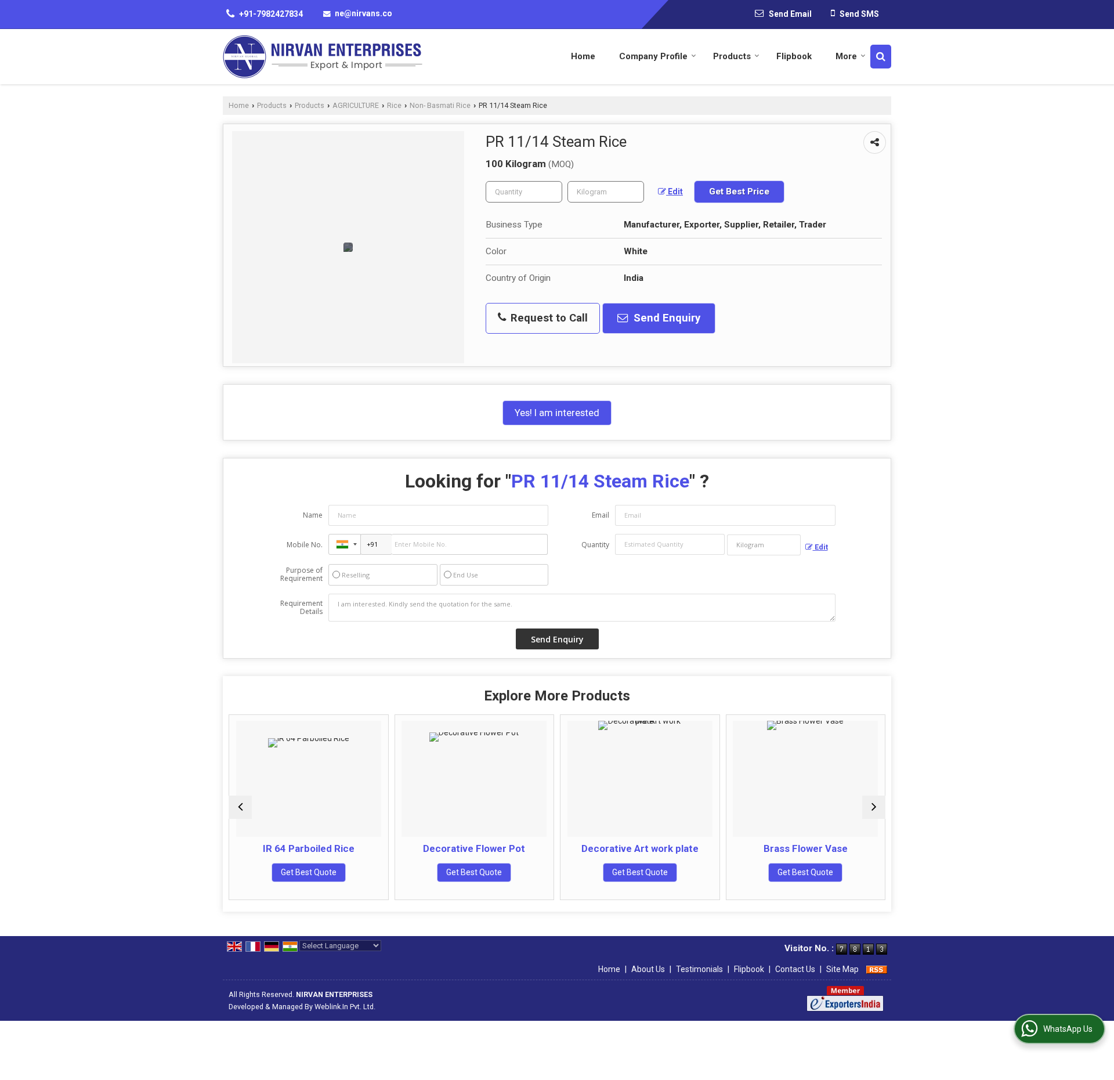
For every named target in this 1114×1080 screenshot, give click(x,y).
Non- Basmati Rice (440, 105)
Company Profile (653, 56)
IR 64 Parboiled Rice (306, 848)
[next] (873, 807)
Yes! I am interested (557, 412)
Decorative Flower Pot (472, 848)
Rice (394, 105)
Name (313, 515)
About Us (648, 969)
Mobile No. (305, 545)
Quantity (595, 545)
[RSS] (876, 969)
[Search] (880, 56)
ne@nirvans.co (363, 13)
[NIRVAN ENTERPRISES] (322, 56)
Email (600, 515)
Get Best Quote (306, 872)
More (846, 56)
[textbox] (605, 192)
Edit (674, 191)
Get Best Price (739, 191)
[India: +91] (344, 544)
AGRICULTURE (355, 105)
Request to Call (548, 318)
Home (583, 56)
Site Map (842, 969)
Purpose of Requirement (301, 574)
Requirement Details (301, 607)
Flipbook (794, 56)
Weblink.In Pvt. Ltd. (344, 1006)
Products (732, 56)
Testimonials (699, 969)
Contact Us (795, 969)
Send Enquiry (665, 318)
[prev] (240, 807)
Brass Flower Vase (803, 848)
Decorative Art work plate (637, 848)
